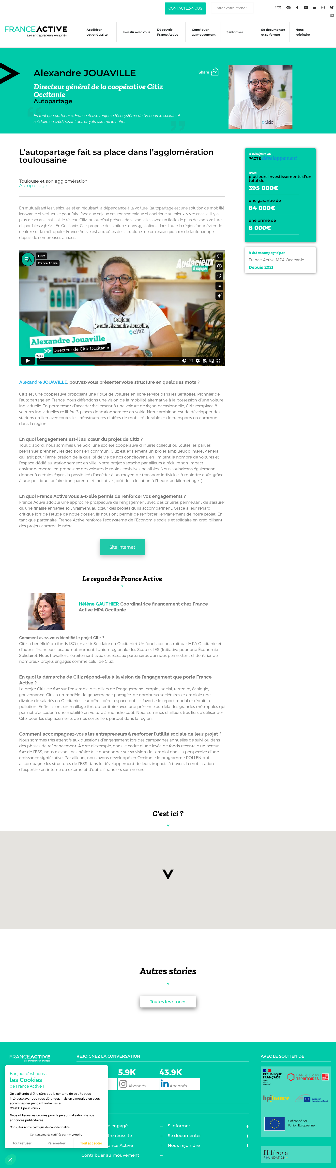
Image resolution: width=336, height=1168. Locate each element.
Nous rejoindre (303, 32)
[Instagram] (323, 7)
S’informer (235, 32)
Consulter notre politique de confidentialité (40, 1127)
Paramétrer (56, 1143)
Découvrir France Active (167, 32)
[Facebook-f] (288, 7)
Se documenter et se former (273, 32)
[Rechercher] (259, 8)
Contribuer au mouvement (203, 32)
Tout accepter (91, 1143)
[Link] (332, 14)
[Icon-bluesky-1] (332, 7)
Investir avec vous (136, 32)
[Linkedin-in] (314, 7)
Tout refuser (22, 1143)
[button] (168, 875)
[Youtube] (277, 7)
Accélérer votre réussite (97, 32)
